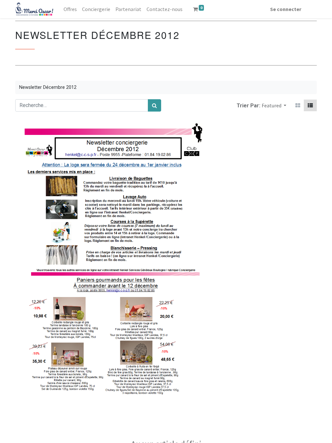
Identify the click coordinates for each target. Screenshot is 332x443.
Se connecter (285, 9)
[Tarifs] (297, 105)
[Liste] (310, 105)
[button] (274, 105)
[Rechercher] (154, 105)
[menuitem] (70, 9)
